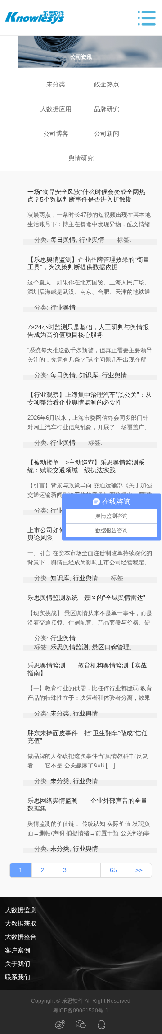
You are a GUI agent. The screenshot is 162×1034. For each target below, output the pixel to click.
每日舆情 (63, 239)
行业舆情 (91, 239)
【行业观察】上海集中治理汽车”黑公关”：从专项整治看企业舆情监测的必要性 (89, 398)
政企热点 (106, 84)
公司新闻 (106, 133)
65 (113, 870)
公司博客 (55, 133)
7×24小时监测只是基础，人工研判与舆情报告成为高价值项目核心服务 (88, 330)
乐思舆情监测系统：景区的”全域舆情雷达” (86, 597)
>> (139, 870)
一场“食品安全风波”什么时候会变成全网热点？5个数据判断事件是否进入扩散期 (86, 195)
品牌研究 (106, 108)
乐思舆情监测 (69, 647)
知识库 (88, 375)
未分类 (55, 84)
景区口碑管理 (111, 647)
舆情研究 (81, 158)
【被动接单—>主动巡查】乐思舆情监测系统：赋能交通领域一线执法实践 (85, 466)
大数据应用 (56, 108)
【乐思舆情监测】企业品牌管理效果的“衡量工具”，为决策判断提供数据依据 (88, 263)
